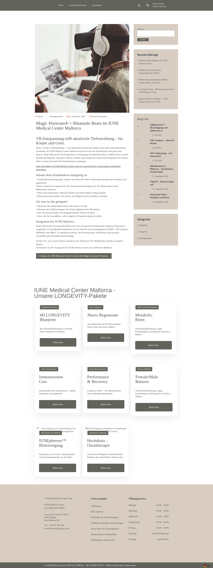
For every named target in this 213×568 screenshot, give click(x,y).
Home (61, 5)
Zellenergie (96, 506)
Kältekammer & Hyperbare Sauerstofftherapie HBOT (150, 71)
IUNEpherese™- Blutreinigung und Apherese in (159, 127)
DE (208, 566)
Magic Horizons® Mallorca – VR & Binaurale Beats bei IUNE (153, 100)
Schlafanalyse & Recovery (103, 540)
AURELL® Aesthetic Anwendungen (107, 523)
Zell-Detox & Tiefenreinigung (104, 517)
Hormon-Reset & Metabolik (103, 534)
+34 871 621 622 (159, 6)
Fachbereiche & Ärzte (77, 5)
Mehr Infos (58, 342)
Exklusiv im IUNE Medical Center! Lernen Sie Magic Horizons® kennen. (73, 255)
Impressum (130, 565)
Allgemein (143, 225)
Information (97, 5)
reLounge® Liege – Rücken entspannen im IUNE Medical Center (156, 90)
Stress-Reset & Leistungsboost (105, 529)
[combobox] (206, 566)
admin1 (39, 116)
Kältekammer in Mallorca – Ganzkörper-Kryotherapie (162, 169)
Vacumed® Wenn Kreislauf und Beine (159, 196)
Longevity (143, 232)
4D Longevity (97, 511)
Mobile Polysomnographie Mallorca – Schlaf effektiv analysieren (154, 81)
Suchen (140, 29)
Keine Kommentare (99, 116)
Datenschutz (118, 565)
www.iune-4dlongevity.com (56, 528)
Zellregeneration (56, 116)
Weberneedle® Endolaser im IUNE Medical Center (153, 62)
